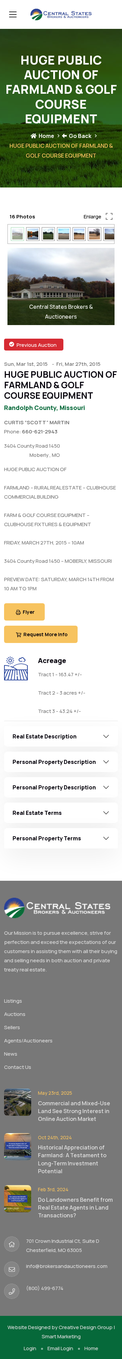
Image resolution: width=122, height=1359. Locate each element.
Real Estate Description (45, 746)
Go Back (80, 136)
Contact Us (17, 1076)
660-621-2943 (40, 441)
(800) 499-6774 (44, 1297)
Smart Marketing (61, 1345)
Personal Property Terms (47, 848)
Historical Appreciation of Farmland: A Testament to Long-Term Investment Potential (72, 1168)
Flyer (28, 622)
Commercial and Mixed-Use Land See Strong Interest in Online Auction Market (74, 1120)
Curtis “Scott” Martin (36, 432)
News (10, 1063)
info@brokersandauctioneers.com (66, 1275)
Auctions (14, 1023)
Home (46, 136)
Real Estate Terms (37, 822)
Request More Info (44, 644)
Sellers (12, 1037)
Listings (13, 1010)
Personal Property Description (54, 771)
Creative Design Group (86, 1336)
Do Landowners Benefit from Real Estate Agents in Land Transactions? (75, 1217)
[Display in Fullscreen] (109, 216)
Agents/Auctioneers (28, 1050)
